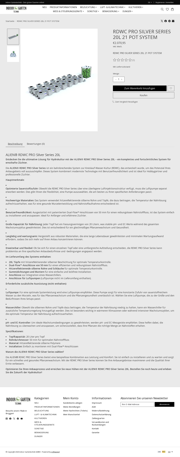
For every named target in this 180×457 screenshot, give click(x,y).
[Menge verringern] (116, 79)
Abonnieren (164, 404)
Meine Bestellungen (71, 406)
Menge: (116, 73)
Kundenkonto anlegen (72, 402)
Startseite (10, 21)
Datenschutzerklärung (101, 414)
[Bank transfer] (159, 452)
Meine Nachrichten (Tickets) (75, 410)
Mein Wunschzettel (71, 414)
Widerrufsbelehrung (100, 410)
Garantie (95, 432)
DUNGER (38, 436)
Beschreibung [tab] (15, 143)
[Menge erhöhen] (121, 79)
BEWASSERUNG (41, 432)
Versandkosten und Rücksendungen (100, 423)
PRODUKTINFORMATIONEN (63, 7)
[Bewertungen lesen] (122, 60)
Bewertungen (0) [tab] (36, 143)
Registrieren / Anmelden (165, 2)
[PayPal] (164, 452)
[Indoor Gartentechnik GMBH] (16, 9)
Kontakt (95, 428)
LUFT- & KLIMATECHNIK (45, 414)
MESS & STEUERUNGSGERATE (44, 423)
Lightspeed (55, 452)
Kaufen (143, 95)
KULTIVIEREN (40, 418)
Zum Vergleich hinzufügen (126, 101)
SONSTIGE (39, 428)
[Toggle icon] (162, 9)
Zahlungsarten (98, 418)
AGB (94, 406)
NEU (44, 7)
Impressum (97, 402)
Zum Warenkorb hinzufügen (139, 88)
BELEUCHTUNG (41, 410)
